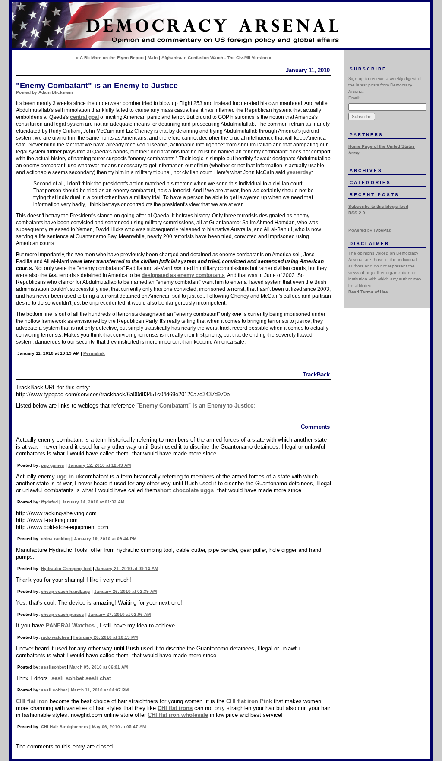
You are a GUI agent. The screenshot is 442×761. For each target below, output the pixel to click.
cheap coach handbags (65, 591)
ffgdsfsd (49, 502)
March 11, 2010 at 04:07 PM (100, 690)
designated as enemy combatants (183, 275)
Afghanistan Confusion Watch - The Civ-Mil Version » (216, 57)
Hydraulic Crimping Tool (66, 568)
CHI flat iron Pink (249, 701)
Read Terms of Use (368, 292)
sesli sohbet (67, 678)
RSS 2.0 (356, 212)
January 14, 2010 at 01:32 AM (93, 502)
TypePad (382, 230)
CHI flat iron (32, 701)
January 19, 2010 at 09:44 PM (105, 538)
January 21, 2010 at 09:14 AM (126, 568)
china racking (55, 538)
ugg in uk (69, 476)
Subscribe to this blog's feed (378, 206)
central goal (84, 117)
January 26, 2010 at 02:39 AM (125, 591)
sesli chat (98, 678)
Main (153, 57)
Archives (366, 170)
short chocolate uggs (185, 490)
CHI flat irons (175, 708)
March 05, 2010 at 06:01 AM (98, 667)
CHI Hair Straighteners (64, 726)
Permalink (94, 353)
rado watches (56, 637)
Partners (366, 134)
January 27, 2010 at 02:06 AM (119, 614)
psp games (52, 465)
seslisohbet (53, 667)
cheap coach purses (62, 614)
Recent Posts (374, 194)
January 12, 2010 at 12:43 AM (99, 465)
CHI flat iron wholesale (178, 715)
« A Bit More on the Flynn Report (110, 57)
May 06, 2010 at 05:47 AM (119, 726)
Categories (370, 182)
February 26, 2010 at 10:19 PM (105, 637)
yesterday (299, 172)
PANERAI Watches (70, 625)
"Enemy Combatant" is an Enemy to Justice (194, 405)
